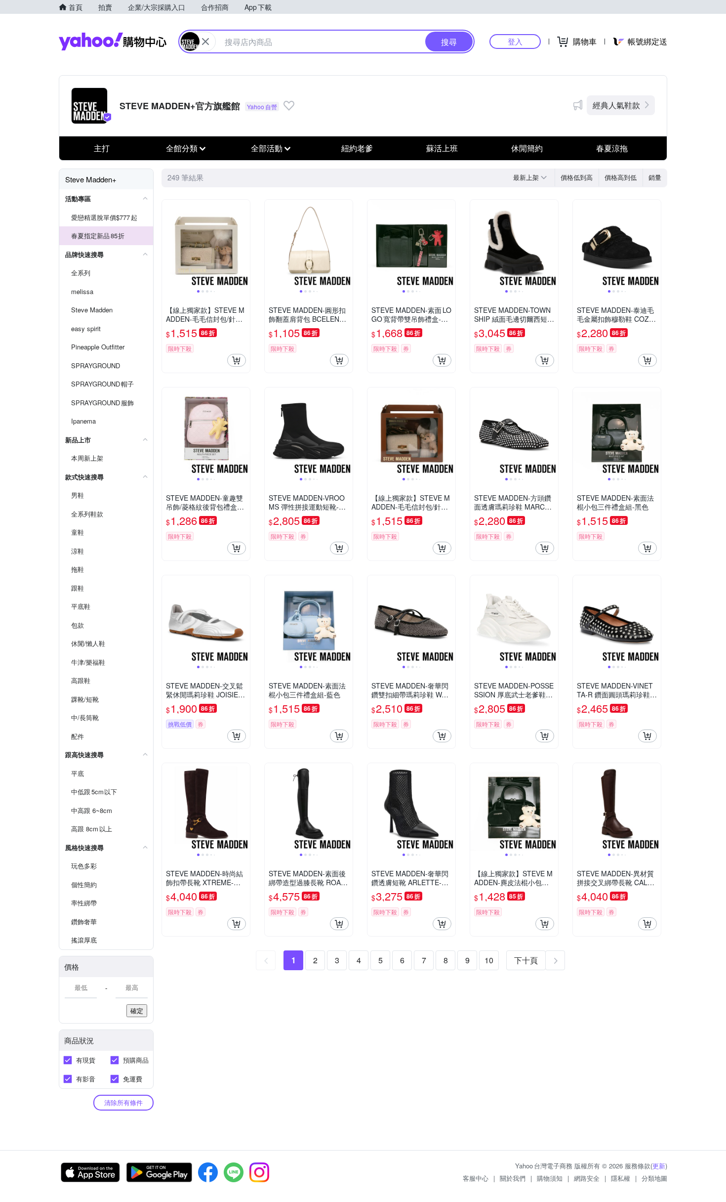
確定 (136, 1010)
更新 (658, 1165)
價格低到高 (577, 177)
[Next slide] (243, 243)
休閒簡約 (527, 148)
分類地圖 (654, 1178)
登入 (515, 41)
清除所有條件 (123, 1102)
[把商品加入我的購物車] (236, 360)
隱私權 (620, 1178)
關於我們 (512, 1178)
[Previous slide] (168, 243)
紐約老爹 (357, 148)
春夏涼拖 (612, 148)
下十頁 (526, 960)
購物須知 (550, 1178)
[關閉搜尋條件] (205, 41)
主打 (102, 148)
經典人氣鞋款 (616, 105)
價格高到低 (621, 177)
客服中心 (475, 1178)
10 (488, 960)
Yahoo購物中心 (112, 41)
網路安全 (587, 1178)
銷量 (654, 177)
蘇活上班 (442, 148)
